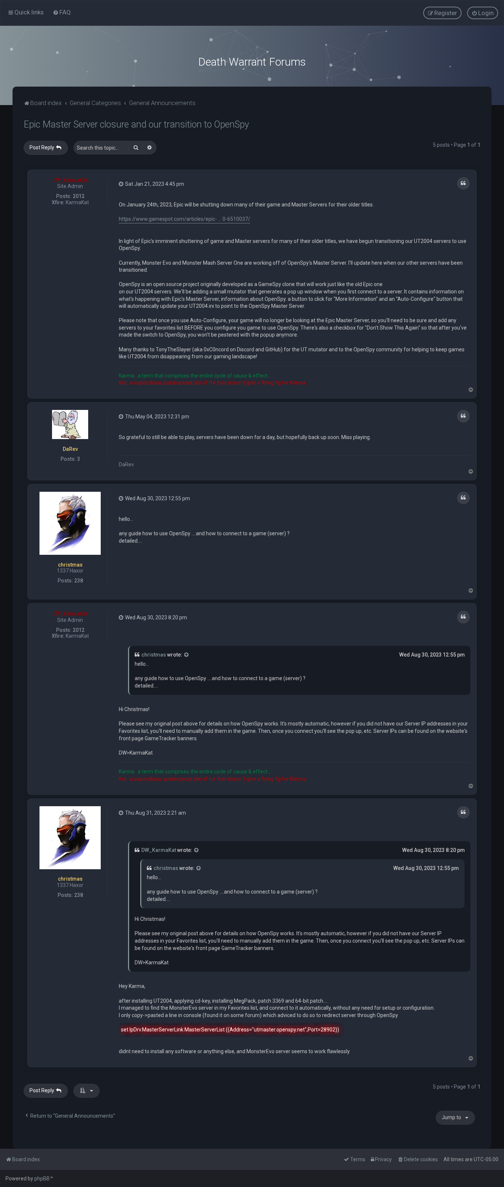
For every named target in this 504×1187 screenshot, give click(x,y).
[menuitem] (62, 12)
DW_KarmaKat (70, 180)
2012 (78, 196)
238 (78, 581)
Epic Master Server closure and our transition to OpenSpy (136, 124)
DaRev (70, 449)
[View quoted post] (186, 655)
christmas (70, 565)
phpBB (42, 1178)
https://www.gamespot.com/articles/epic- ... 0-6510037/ (184, 219)
